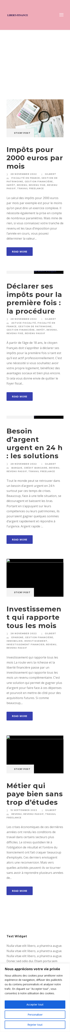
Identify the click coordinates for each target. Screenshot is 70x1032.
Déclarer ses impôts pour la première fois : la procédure (34, 298)
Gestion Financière (39, 181)
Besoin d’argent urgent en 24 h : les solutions (35, 443)
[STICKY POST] (35, 118)
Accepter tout (35, 1004)
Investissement (35, 641)
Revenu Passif (35, 333)
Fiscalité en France (25, 178)
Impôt (11, 185)
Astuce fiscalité (23, 323)
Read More (19, 251)
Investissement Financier (25, 644)
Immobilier (15, 641)
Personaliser (35, 1014)
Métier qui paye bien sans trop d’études (35, 793)
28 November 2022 (23, 174)
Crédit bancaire (35, 468)
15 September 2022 (23, 810)
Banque (16, 468)
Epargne (17, 637)
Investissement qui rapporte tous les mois (34, 617)
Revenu (22, 185)
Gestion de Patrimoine (35, 326)
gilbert (50, 174)
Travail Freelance (30, 188)
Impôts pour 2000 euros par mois (35, 157)
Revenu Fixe (37, 185)
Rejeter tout (35, 1024)
